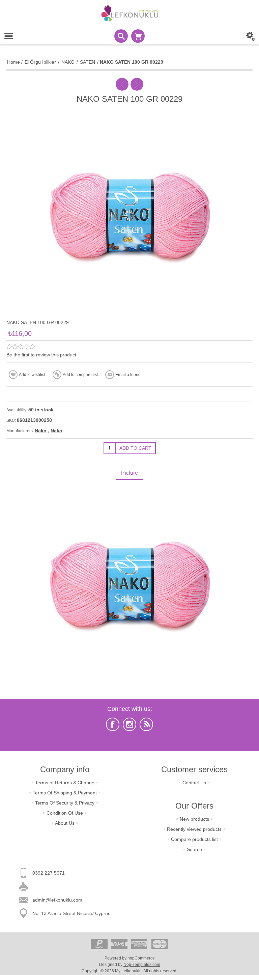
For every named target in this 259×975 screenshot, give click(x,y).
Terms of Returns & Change (64, 782)
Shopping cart (138, 36)
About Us (65, 823)
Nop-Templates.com (141, 964)
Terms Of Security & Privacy (64, 803)
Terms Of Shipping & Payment (65, 792)
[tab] (129, 473)
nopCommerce (141, 958)
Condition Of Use (65, 813)
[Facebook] (112, 724)
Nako (41, 430)
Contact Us (194, 782)
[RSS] (146, 724)
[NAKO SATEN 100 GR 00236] (137, 84)
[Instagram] (129, 724)
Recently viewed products (194, 829)
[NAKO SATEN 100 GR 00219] (122, 84)
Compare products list (194, 839)
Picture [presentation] (129, 473)
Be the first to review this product (41, 354)
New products (194, 819)
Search (194, 849)
